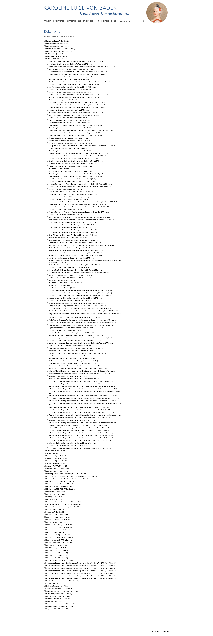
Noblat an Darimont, (61, 100)
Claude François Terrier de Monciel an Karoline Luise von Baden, (77, 82)
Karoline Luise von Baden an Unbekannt (63, 189)
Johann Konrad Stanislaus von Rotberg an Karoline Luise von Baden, (80, 245)
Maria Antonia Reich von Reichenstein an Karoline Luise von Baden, (79, 220)
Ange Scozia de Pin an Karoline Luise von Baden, (72, 345)
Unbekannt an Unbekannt (58, 169)
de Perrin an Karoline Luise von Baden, (68, 171)
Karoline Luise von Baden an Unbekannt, (70, 89)
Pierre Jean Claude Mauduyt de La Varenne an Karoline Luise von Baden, (80, 66)
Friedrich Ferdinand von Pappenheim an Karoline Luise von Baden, (78, 130)
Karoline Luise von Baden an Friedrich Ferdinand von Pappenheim (72, 133)
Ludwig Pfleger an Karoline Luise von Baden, (69, 166)
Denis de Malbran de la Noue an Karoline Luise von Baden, (75, 112)
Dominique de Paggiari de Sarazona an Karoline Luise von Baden (72, 366)
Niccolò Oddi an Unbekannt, (65, 237)
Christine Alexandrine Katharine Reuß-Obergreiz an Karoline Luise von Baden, (81, 311)
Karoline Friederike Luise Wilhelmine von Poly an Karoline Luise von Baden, (81, 202)
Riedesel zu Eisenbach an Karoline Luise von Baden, (72, 265)
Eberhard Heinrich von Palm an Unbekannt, (70, 163)
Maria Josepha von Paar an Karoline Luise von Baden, (73, 125)
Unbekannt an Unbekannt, (63, 283)
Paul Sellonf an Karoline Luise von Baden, (70, 363)
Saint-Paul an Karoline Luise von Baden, (68, 192)
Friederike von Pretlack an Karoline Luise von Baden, (73, 135)
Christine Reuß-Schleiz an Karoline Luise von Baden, (73, 270)
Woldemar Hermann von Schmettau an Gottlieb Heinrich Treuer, (76, 373)
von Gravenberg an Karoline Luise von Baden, (71, 358)
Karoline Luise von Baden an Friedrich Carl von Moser (68, 92)
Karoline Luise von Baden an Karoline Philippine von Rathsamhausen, (78, 293)
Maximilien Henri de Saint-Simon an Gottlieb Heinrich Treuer (70, 351)
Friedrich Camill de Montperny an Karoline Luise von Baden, (75, 74)
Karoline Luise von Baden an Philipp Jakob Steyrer (66, 197)
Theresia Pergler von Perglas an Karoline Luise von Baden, (75, 204)
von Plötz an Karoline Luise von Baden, (70, 179)
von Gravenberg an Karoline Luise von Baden (65, 356)
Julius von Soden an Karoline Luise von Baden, (71, 379)
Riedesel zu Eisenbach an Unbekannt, (67, 248)
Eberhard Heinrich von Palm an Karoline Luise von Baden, (76, 153)
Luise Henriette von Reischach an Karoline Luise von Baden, (76, 407)
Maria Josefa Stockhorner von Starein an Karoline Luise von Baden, (78, 325)
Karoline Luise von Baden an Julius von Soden (65, 445)
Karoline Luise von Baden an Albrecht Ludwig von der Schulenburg (72, 340)
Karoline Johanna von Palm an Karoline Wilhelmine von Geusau (71, 158)
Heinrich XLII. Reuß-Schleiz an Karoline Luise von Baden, (75, 255)
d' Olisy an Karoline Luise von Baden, (68, 120)
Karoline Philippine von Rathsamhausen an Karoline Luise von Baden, (78, 290)
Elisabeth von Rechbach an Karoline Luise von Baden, (72, 317)
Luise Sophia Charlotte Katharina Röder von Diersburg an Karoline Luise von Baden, (85, 313)
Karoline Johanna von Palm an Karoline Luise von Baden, (75, 156)
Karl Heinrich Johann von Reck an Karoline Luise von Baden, (77, 272)
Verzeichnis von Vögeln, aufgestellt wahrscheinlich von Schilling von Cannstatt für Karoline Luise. (82, 415)
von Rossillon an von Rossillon (59, 280)
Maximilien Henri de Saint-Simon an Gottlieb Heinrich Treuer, (75, 353)
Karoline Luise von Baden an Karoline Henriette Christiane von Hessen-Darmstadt (77, 186)
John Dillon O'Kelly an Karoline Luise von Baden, (72, 115)
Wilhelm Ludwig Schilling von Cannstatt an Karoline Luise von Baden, (80, 386)
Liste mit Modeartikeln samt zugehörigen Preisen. (66, 138)
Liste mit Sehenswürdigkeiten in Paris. (67, 140)
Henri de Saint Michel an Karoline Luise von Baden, (71, 97)
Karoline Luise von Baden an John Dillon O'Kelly (65, 118)
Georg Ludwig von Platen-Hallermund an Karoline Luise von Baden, (79, 146)
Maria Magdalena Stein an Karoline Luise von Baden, (73, 348)
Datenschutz (156, 631)
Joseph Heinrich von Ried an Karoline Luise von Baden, (73, 250)
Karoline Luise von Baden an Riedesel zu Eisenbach (67, 267)
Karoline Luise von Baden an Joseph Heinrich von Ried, (73, 253)
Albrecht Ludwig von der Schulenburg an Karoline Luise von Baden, (78, 338)
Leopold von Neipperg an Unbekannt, (67, 110)
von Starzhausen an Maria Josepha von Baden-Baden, (75, 368)
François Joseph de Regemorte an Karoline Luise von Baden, (75, 306)
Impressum (166, 631)
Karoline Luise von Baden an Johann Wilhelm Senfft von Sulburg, (77, 430)
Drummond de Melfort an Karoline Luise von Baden (67, 79)
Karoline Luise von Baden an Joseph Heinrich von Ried (68, 300)
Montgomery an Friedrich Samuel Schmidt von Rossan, (74, 61)
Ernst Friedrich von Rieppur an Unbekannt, (70, 222)
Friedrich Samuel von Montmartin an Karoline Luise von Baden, (76, 72)
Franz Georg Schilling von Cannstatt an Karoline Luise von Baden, (78, 381)
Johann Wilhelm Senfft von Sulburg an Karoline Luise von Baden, (76, 428)
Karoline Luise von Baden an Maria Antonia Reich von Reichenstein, (80, 322)
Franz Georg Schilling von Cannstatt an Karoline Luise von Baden (72, 384)
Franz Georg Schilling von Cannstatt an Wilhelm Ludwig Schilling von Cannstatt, (83, 391)
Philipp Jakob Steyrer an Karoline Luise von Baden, (72, 194)
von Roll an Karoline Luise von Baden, (69, 258)
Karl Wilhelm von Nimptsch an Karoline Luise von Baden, (75, 102)
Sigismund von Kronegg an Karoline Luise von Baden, (73, 328)
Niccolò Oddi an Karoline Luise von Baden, (71, 240)
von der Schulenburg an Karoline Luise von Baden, (73, 335)
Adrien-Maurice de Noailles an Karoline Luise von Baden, (75, 105)
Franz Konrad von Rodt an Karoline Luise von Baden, (73, 243)
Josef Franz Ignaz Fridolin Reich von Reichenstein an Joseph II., (78, 217)
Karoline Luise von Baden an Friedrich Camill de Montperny (69, 77)
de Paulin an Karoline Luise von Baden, (68, 143)
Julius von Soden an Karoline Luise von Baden (65, 376)
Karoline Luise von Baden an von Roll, (68, 277)
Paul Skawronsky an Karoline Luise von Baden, (70, 361)
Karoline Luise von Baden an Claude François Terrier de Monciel (71, 84)
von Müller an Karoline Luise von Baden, (70, 69)
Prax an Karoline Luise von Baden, (66, 148)
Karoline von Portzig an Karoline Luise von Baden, (71, 181)
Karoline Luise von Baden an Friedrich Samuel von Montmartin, (76, 95)
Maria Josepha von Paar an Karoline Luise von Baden (67, 128)
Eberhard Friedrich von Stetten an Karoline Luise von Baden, (75, 425)
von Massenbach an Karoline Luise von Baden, (70, 87)
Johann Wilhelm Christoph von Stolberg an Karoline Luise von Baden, (79, 371)
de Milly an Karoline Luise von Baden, (68, 64)
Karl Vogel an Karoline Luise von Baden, (69, 333)
